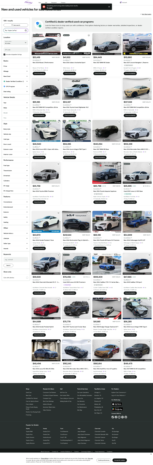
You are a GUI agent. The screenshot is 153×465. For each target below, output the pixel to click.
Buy (40, 2)
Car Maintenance (82, 407)
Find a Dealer (29, 404)
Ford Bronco (63, 434)
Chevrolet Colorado (100, 443)
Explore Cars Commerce (118, 392)
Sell (46, 2)
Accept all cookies (119, 460)
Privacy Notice (44, 458)
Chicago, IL (97, 392)
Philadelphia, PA (98, 407)
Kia (113, 428)
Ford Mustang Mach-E (66, 440)
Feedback (109, 451)
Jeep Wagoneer (82, 437)
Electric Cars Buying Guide (33, 412)
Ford (61, 428)
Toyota (28, 428)
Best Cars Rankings (48, 401)
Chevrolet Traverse (100, 437)
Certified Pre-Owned (31, 398)
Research (54, 2)
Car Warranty (80, 401)
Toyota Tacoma (30, 437)
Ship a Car (80, 398)
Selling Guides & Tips (65, 401)
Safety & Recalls (47, 404)
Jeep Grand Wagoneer (84, 440)
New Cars (28, 395)
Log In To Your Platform (117, 395)
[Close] (151, 454)
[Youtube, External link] (119, 417)
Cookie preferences (104, 460)
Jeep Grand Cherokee (84, 434)
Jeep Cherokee (82, 443)
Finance (63, 2)
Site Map (79, 410)
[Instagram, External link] (122, 417)
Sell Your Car (63, 392)
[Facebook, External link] (116, 417)
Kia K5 (113, 440)
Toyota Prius (29, 434)
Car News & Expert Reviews (50, 395)
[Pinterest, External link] (125, 417)
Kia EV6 (114, 443)
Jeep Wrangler (82, 431)
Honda (45, 428)
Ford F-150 (63, 437)
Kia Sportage (115, 431)
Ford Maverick (64, 431)
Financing (28, 415)
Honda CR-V (46, 431)
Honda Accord (47, 437)
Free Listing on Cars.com (67, 398)
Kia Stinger (115, 437)
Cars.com (90, 458)
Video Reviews (47, 410)
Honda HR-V (46, 443)
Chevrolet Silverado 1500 (101, 434)
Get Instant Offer (65, 395)
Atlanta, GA (97, 404)
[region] (76, 458)
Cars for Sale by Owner (32, 401)
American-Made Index (49, 407)
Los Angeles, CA (98, 398)
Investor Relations (65, 451)
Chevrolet (97, 428)
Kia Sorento (115, 434)
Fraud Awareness (99, 451)
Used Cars (29, 392)
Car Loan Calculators (83, 392)
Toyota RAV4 (29, 431)
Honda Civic (46, 434)
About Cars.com (45, 451)
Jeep (79, 428)
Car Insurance (81, 404)
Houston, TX (97, 395)
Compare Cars (47, 398)
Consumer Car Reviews (49, 392)
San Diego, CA (98, 413)
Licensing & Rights (86, 451)
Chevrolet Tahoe (99, 440)
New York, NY (97, 410)
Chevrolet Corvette (100, 431)
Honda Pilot (46, 440)
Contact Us (55, 451)
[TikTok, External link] (112, 417)
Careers (76, 451)
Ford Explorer (64, 443)
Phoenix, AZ (97, 401)
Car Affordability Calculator (84, 395)
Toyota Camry (29, 440)
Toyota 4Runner (30, 443)
